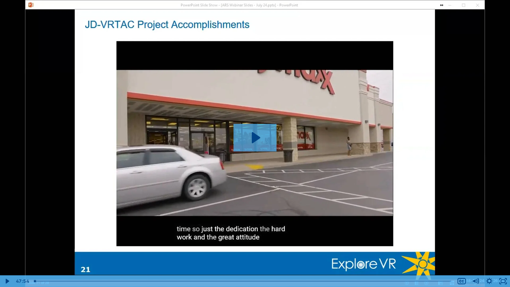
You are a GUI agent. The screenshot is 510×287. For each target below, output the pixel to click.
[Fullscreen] (503, 281)
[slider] (243, 281)
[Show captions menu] (462, 281)
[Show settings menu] (489, 281)
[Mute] (475, 281)
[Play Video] (7, 281)
